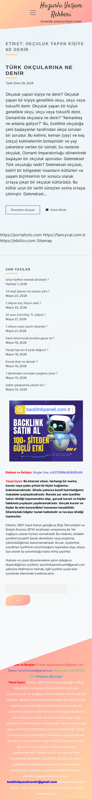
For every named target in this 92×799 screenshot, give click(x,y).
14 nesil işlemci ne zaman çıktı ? (28, 291)
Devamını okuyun (25, 211)
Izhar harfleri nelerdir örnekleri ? (27, 279)
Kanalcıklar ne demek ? (22, 361)
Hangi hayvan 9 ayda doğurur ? (27, 350)
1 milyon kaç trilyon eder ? (23, 303)
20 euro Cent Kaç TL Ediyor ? (26, 315)
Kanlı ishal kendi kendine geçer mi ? (30, 338)
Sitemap (44, 240)
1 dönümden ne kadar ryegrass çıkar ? (31, 373)
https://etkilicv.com (18, 240)
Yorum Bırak (58, 210)
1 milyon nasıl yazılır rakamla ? (26, 326)
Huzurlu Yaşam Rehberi (61, 10)
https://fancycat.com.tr (64, 234)
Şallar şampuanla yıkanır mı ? (25, 385)
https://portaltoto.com (21, 234)
